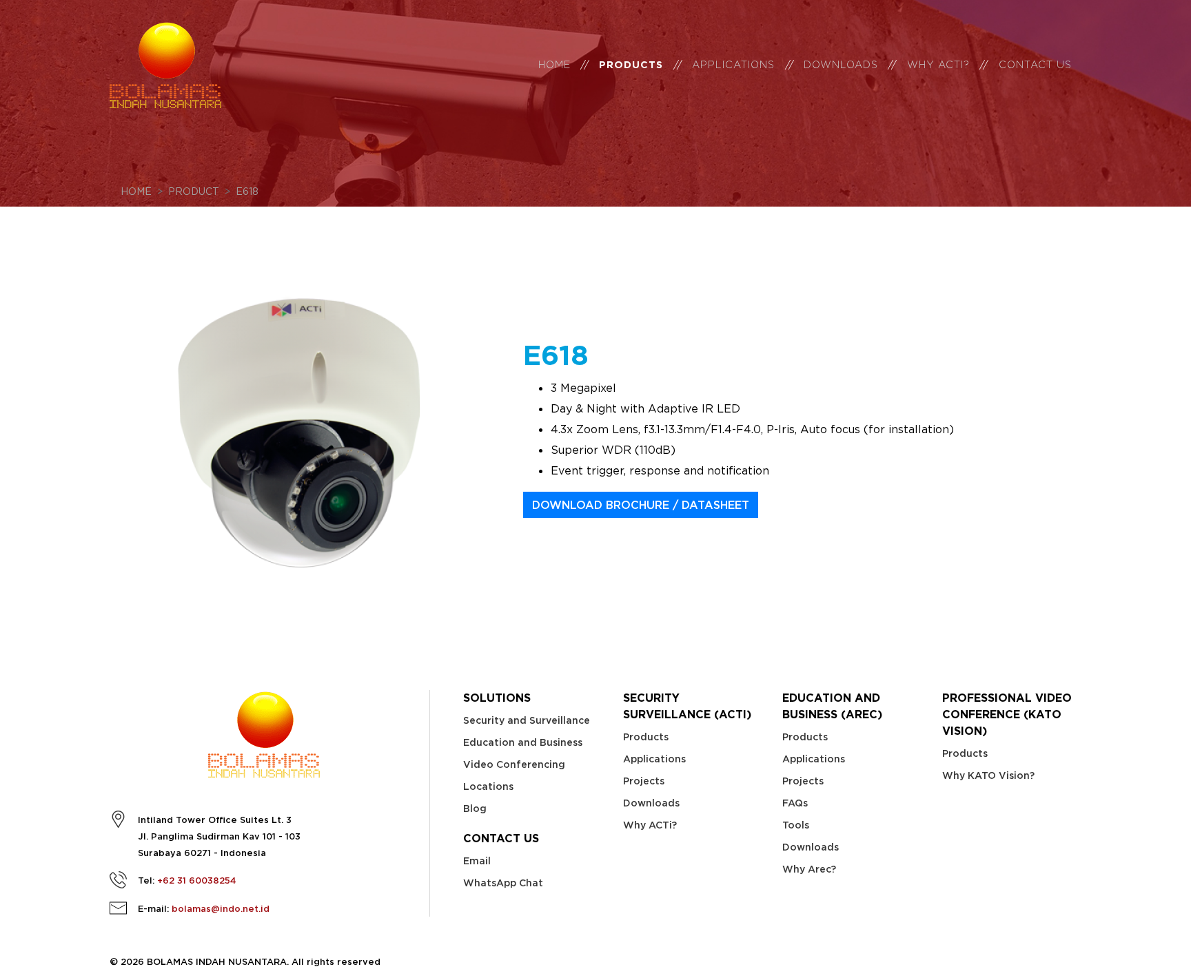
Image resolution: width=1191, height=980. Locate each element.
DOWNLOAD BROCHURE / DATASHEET (640, 505)
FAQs (795, 803)
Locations (488, 786)
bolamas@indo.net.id (220, 909)
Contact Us (1035, 64)
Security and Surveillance (526, 720)
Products (631, 64)
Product (193, 191)
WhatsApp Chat (503, 883)
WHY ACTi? (938, 64)
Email (477, 861)
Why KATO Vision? (988, 775)
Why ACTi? (650, 825)
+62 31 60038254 (196, 880)
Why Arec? (809, 869)
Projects (643, 781)
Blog (475, 808)
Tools (795, 825)
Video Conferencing (514, 764)
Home (554, 64)
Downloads (841, 64)
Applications (733, 64)
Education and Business (522, 742)
